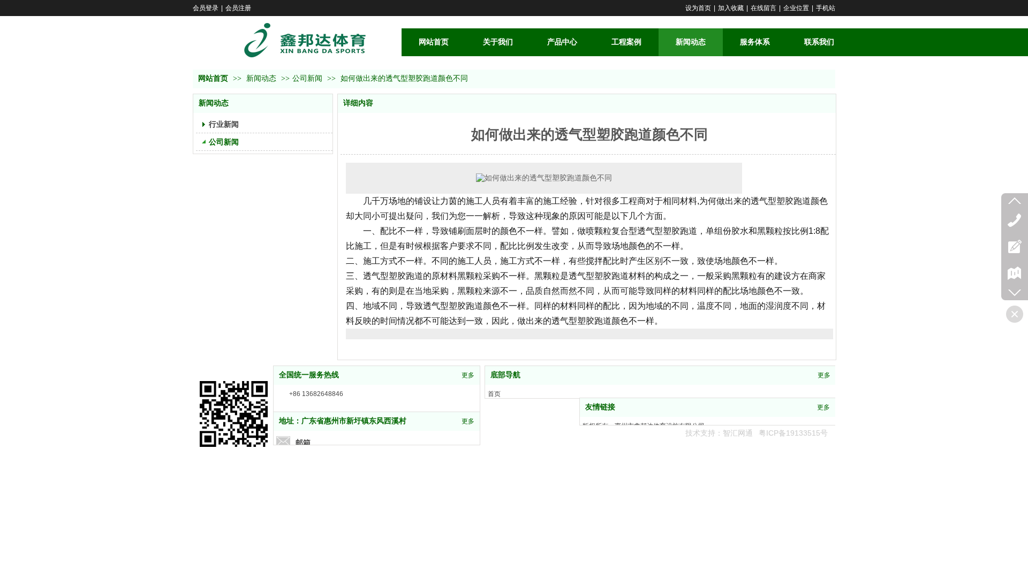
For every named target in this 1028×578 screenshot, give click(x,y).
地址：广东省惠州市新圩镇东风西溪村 (342, 421)
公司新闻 (307, 78)
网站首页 (213, 78)
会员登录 (205, 8)
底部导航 (505, 375)
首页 (494, 394)
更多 (468, 375)
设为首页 (698, 8)
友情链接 (600, 407)
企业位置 (796, 8)
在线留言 (763, 8)
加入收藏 (731, 8)
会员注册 (238, 8)
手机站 (825, 8)
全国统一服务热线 (309, 375)
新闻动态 (262, 78)
